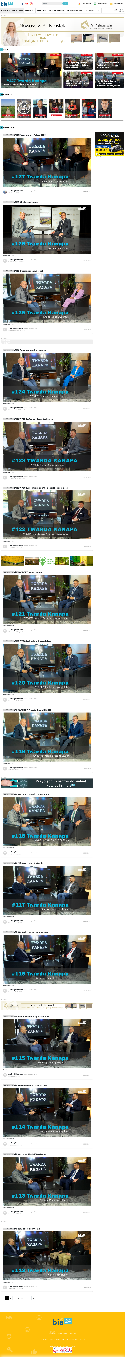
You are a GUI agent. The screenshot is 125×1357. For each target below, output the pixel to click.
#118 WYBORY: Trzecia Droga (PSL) (31, 794)
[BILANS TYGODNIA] (89, 108)
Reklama (66, 1333)
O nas (51, 1333)
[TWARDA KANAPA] (40, 108)
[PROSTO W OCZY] (56, 106)
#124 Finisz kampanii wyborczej (30, 350)
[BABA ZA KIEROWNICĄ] (24, 108)
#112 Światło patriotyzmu (27, 1228)
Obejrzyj (86, 192)
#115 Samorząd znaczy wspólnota (31, 1016)
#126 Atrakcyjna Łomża (26, 202)
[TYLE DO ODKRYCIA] (8, 108)
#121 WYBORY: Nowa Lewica (28, 572)
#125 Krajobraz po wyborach (28, 271)
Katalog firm (118, 3)
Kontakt (73, 1333)
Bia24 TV (4, 49)
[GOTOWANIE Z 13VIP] (105, 108)
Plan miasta (87, 3)
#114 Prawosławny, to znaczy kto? (31, 1085)
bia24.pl (82, 1340)
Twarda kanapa (8, 128)
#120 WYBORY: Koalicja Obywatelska (32, 641)
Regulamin (58, 1333)
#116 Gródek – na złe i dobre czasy (31, 932)
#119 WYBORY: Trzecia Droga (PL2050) (33, 710)
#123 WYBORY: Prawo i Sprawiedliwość (33, 419)
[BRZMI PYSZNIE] (72, 108)
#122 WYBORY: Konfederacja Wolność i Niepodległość (41, 488)
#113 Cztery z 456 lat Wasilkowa (30, 1154)
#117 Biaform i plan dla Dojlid (28, 863)
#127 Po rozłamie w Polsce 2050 (30, 135)
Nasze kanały (6, 95)
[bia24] (7, 3)
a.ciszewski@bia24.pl (30, 191)
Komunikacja (102, 3)
